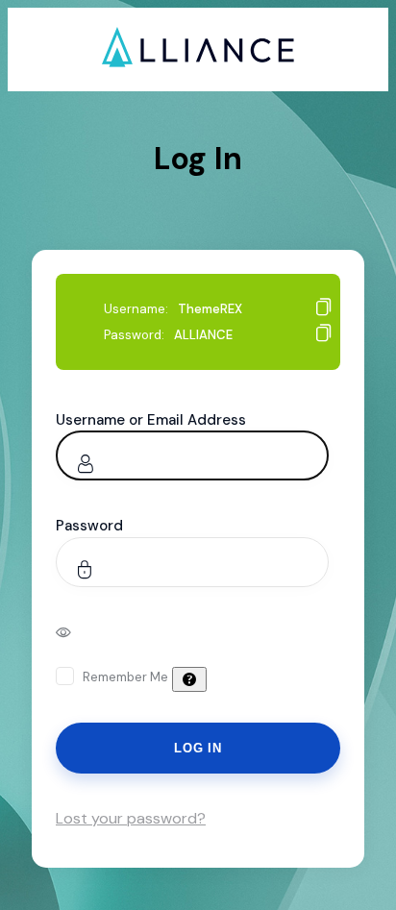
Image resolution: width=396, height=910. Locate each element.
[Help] (189, 679)
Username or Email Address (151, 420)
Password (89, 525)
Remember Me (125, 677)
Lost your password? (131, 818)
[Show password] (76, 631)
